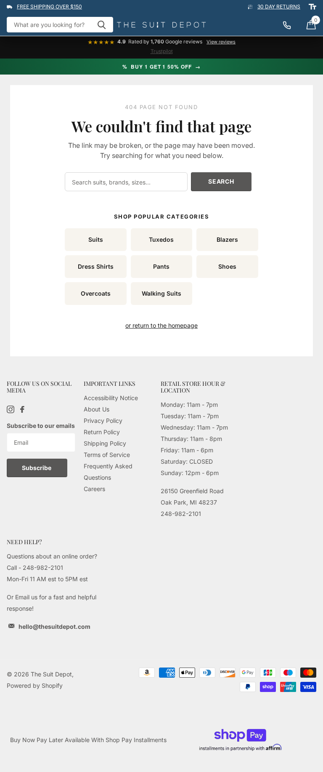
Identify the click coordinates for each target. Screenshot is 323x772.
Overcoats (96, 293)
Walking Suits (161, 293)
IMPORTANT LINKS (109, 383)
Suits (95, 239)
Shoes (227, 266)
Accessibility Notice (111, 397)
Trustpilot (162, 51)
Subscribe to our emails (41, 425)
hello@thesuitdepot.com (54, 626)
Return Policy (102, 431)
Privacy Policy (103, 420)
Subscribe (37, 467)
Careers (94, 488)
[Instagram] (10, 409)
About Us (96, 409)
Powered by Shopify (35, 685)
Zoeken (101, 24)
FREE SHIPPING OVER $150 (49, 6)
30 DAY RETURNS (278, 6)
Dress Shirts (96, 266)
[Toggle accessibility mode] (312, 7)
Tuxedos (161, 239)
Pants (161, 266)
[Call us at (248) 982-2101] (291, 25)
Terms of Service (107, 454)
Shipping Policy (105, 443)
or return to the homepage (161, 325)
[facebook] (22, 409)
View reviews (221, 42)
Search (221, 181)
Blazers (227, 239)
